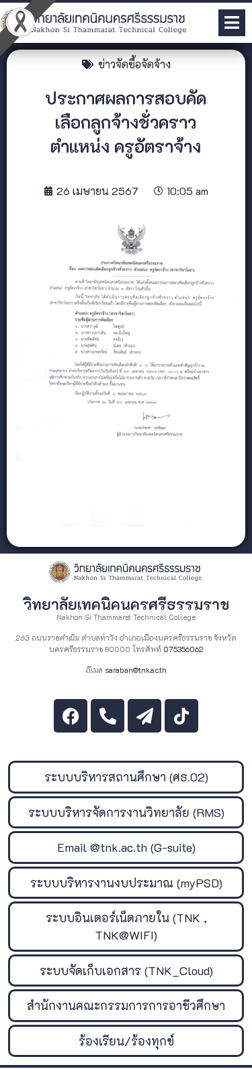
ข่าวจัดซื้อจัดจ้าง (134, 64)
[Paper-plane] (144, 716)
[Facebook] (70, 716)
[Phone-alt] (107, 716)
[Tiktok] (181, 716)
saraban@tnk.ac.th (136, 670)
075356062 (183, 649)
